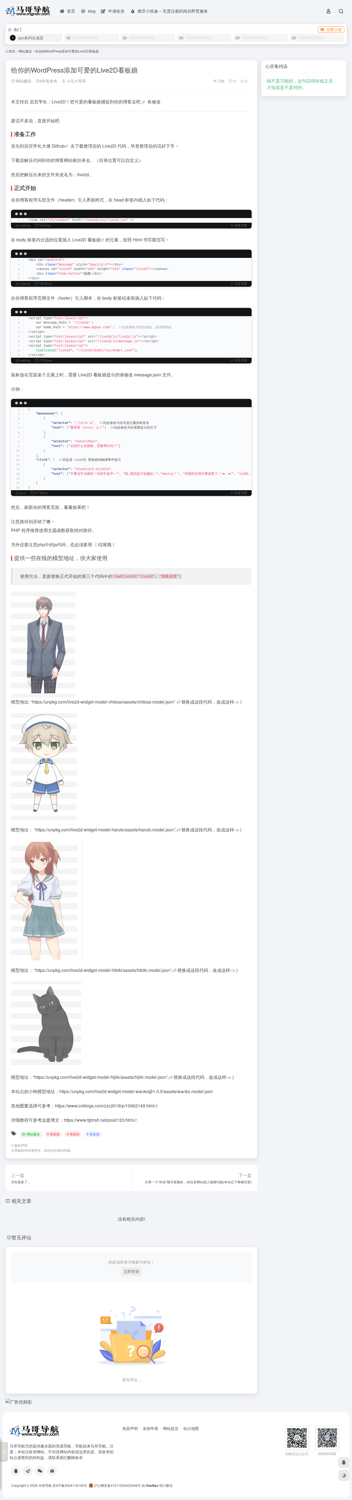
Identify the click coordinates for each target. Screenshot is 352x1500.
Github (58, 146)
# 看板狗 (73, 1134)
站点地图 (191, 1428)
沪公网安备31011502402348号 (117, 1485)
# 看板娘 (53, 1134)
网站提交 (170, 1428)
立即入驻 (334, 29)
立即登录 (131, 1271)
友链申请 (150, 1428)
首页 (12, 51)
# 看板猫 (93, 1134)
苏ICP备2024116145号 (70, 1485)
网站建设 (25, 51)
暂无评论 (21, 1237)
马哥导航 (45, 1485)
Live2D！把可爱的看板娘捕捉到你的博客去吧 (97, 101)
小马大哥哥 (75, 81)
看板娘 (94, 239)
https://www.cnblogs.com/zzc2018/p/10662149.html (105, 1105)
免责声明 (130, 1428)
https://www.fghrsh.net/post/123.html (99, 1120)
